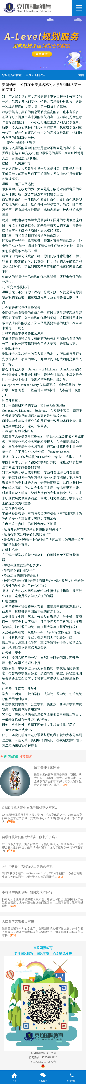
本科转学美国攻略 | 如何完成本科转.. (28, 892)
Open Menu (79, 8)
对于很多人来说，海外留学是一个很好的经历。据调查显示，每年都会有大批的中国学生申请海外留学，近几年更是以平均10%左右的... (42, 848)
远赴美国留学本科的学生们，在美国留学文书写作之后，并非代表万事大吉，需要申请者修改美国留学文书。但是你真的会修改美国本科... (42, 932)
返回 (81, 75)
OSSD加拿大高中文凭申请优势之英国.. (29, 807)
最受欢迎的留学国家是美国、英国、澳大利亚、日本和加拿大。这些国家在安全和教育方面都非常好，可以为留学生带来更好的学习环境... (58, 779)
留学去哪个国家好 (47, 767)
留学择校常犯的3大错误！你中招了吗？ (30, 837)
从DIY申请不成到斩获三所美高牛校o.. (29, 866)
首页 (28, 75)
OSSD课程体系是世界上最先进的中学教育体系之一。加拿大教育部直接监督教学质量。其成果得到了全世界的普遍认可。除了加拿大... (42, 818)
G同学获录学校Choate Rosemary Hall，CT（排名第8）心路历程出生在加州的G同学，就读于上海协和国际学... (42, 875)
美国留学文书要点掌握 (18, 921)
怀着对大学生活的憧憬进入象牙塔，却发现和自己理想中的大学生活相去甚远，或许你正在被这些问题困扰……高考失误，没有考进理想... (42, 903)
